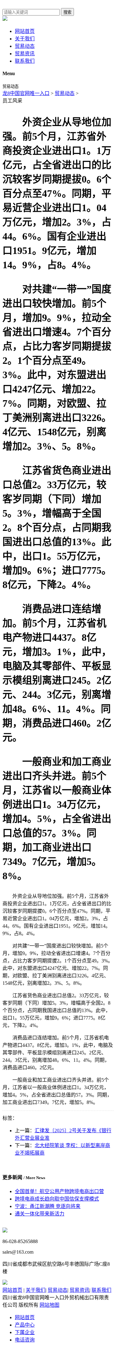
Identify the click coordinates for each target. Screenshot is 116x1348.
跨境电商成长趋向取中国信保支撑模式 (57, 1198)
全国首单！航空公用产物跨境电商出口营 (59, 1191)
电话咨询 (25, 1339)
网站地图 (49, 1305)
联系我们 (25, 61)
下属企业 (25, 1332)
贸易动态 (25, 46)
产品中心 (25, 1325)
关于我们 (25, 38)
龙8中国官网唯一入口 (25, 93)
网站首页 (25, 31)
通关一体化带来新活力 (39, 1213)
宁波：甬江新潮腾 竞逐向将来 (47, 1206)
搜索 (67, 12)
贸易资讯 (25, 53)
